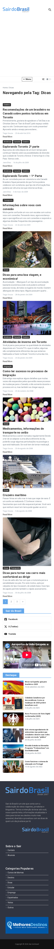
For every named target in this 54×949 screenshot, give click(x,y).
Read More (7, 137)
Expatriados (13, 897)
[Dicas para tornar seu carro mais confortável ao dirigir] (27, 541)
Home (5, 88)
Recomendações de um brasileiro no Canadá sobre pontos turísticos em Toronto (26, 113)
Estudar (11, 887)
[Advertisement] (27, 46)
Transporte (8, 200)
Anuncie (11, 855)
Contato (11, 850)
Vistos (10, 902)
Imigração (8, 366)
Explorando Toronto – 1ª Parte (22, 176)
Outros (11, 907)
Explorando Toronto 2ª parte (21, 146)
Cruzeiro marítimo (14, 495)
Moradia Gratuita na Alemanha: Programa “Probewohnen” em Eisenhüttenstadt (37, 748)
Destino (7, 105)
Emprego (12, 892)
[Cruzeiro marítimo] (27, 471)
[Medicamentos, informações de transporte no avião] (27, 409)
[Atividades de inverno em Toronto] (27, 318)
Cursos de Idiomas (16, 872)
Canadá (17, 142)
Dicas (6, 270)
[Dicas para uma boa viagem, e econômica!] (27, 249)
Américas (7, 142)
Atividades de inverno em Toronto (25, 342)
